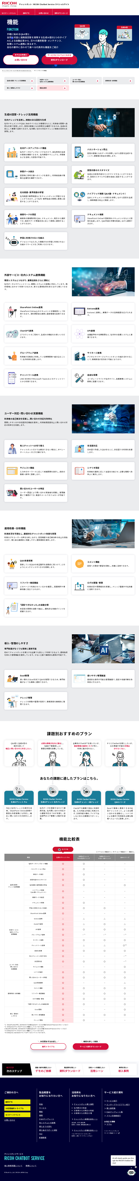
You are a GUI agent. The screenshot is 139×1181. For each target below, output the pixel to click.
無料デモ (9, 1102)
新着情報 (42, 1137)
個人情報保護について (13, 1165)
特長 (41, 1104)
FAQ (40, 1134)
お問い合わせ (21, 59)
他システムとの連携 (47, 1122)
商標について (31, 1165)
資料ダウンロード (59, 59)
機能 (41, 1111)
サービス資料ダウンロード (91, 1046)
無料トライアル (48, 1046)
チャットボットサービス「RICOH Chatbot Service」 (16, 70)
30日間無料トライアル (14, 1108)
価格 (41, 1115)
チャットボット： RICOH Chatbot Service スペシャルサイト (44, 4)
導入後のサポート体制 (48, 1130)
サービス (42, 1108)
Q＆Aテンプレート (46, 1119)
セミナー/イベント (13, 1114)
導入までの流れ (45, 1126)
